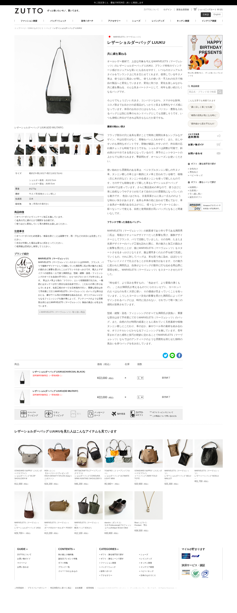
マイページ (22, 563)
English (217, 14)
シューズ (136, 21)
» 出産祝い (193, 190)
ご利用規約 (19, 588)
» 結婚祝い (193, 187)
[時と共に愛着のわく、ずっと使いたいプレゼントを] (205, 34)
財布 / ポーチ (87, 21)
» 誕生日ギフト (195, 197)
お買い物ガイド (205, 144)
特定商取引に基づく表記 (60, 588)
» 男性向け (193, 172)
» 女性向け (193, 169)
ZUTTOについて (151, 9)
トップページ (20, 28)
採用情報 (90, 588)
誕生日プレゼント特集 (67, 559)
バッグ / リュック (58, 21)
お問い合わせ (205, 153)
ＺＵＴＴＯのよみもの (67, 571)
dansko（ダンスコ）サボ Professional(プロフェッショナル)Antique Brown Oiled (117, 525)
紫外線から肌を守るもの (202, 123)
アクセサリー (114, 21)
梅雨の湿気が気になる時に (203, 115)
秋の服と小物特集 (66, 554)
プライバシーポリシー (37, 588)
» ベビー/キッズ (195, 175)
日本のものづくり (35, 28)
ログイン (167, 9)
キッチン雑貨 (183, 21)
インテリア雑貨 (209, 21)
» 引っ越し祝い (195, 194)
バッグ (48, 28)
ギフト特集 (63, 563)
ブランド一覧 (64, 567)
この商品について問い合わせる (164, 416)
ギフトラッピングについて (162, 412)
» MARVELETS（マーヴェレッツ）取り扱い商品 (62, 312)
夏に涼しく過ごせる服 (201, 107)
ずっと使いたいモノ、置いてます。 (64, 10)
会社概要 (79, 588)
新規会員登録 (182, 9)
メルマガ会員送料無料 (205, 135)
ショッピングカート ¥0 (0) (210, 9)
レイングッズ (158, 21)
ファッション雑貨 (29, 21)
